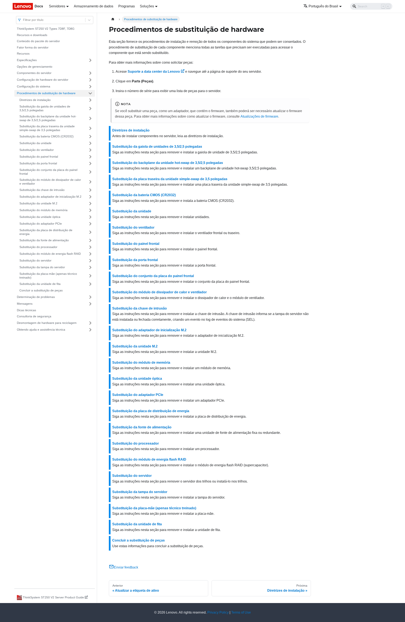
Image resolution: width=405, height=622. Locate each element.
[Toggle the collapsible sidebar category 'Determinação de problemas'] (90, 297)
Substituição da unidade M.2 (38, 203)
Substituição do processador (38, 247)
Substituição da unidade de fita (40, 284)
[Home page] (113, 19)
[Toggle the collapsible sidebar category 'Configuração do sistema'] (90, 86)
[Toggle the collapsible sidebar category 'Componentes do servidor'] (90, 73)
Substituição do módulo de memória (43, 210)
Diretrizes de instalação (35, 100)
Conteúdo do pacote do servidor (38, 41)
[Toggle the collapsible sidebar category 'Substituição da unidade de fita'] (90, 284)
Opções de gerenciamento (34, 66)
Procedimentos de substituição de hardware (46, 93)
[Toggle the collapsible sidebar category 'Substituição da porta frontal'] (90, 163)
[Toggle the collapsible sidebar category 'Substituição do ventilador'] (90, 150)
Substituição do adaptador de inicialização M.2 (50, 196)
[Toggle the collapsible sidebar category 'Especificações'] (90, 60)
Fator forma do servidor (33, 47)
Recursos (23, 53)
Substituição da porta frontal (38, 163)
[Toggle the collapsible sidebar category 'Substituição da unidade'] (90, 143)
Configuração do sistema (33, 86)
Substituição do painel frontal (38, 156)
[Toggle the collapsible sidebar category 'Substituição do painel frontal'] (90, 156)
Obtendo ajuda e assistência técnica (41, 329)
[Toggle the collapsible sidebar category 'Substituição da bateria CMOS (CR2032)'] (90, 136)
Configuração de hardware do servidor (42, 79)
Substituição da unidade (35, 143)
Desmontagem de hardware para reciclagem (47, 322)
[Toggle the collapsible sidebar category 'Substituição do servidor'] (90, 260)
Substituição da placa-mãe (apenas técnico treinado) (48, 275)
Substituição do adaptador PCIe (40, 223)
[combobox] (23, 19)
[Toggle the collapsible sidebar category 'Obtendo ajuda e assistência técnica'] (90, 329)
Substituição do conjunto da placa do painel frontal (48, 171)
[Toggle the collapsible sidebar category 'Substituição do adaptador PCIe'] (90, 223)
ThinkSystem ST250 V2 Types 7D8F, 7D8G (45, 28)
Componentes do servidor (34, 73)
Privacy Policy (218, 612)
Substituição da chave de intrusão (42, 190)
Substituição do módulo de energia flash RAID (50, 253)
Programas (126, 6)
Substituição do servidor (35, 260)
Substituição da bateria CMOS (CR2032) (46, 136)
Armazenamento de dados (93, 6)
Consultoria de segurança (34, 316)
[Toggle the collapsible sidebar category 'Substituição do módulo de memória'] (90, 210)
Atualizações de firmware (259, 116)
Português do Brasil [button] (323, 6)
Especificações (27, 60)
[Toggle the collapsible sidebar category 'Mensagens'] (90, 303)
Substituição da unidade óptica (39, 217)
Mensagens (24, 303)
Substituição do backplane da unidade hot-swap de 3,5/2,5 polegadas (47, 118)
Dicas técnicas (26, 310)
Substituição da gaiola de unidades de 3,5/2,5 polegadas (44, 108)
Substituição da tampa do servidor (42, 267)
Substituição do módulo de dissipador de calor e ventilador (50, 181)
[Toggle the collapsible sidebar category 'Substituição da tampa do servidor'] (90, 267)
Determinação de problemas (36, 297)
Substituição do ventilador (36, 149)
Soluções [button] (147, 6)
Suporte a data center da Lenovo (154, 71)
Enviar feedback (126, 567)
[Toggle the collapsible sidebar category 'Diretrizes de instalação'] (90, 100)
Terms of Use (241, 612)
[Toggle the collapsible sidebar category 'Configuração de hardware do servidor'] (90, 79)
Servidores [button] (57, 6)
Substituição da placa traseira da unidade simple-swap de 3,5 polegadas (47, 128)
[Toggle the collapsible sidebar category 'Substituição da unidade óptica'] (90, 217)
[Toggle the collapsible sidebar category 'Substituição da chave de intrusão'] (90, 190)
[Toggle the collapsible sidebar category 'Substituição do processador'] (90, 247)
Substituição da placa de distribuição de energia (45, 232)
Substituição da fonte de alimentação (44, 240)
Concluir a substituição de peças (41, 290)
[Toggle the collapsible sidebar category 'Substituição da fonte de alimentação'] (90, 240)
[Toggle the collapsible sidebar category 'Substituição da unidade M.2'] (90, 203)
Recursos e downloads (32, 35)
